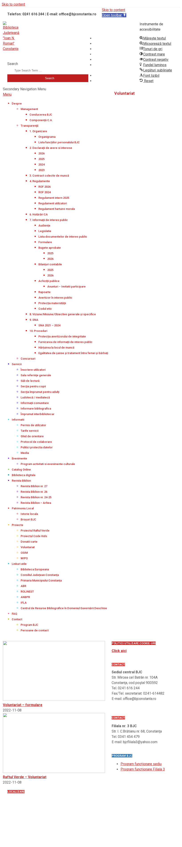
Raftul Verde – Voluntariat (24, 777)
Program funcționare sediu (141, 764)
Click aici (119, 651)
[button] (114, 15)
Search (12, 64)
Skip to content (13, 4)
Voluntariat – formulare (22, 705)
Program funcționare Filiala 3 (143, 769)
